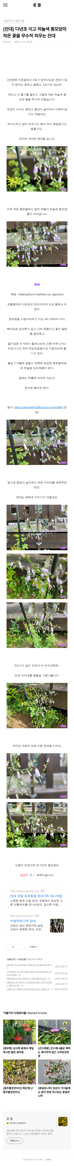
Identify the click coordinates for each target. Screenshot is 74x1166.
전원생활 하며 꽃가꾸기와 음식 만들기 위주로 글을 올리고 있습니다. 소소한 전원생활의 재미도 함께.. (30, 1132)
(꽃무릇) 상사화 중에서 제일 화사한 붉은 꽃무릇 (28, 964)
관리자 (48, 1159)
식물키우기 (11, 959)
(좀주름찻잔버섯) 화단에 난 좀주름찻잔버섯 (27, 978)
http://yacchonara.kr (21, 915)
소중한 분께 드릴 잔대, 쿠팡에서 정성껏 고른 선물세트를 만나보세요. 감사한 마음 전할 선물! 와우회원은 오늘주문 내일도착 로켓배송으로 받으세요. (36, 902)
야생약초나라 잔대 (23, 921)
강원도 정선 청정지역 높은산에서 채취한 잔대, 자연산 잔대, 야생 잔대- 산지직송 (26, 927)
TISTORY (38, 1159)
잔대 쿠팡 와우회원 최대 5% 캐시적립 (36, 896)
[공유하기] (17, 947)
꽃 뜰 (37, 5)
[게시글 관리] (21, 947)
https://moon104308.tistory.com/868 (38, 407)
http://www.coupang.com (24, 891)
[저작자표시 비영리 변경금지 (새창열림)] (44, 947)
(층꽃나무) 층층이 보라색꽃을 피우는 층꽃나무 (28, 989)
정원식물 (22, 959)
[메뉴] (5, 5)
